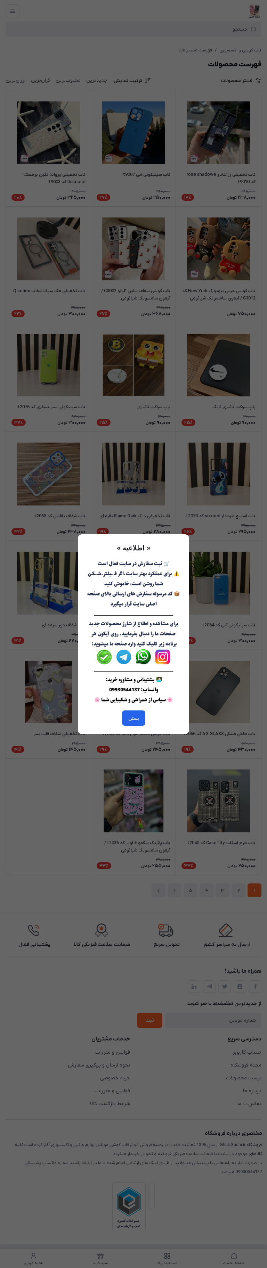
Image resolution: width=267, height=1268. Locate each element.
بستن (133, 718)
